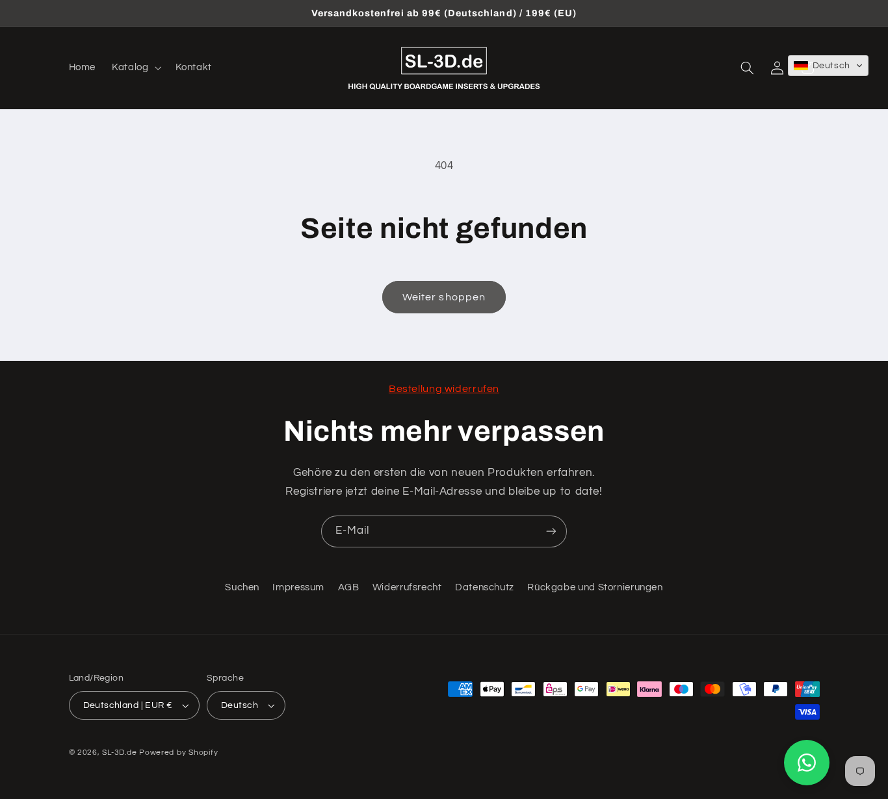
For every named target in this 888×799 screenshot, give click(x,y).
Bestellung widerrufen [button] (444, 389)
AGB (348, 587)
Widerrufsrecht (407, 587)
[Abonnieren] (551, 531)
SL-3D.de (119, 752)
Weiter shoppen (444, 297)
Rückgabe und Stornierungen (594, 587)
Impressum (298, 587)
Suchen (242, 587)
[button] (135, 67)
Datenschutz (484, 587)
